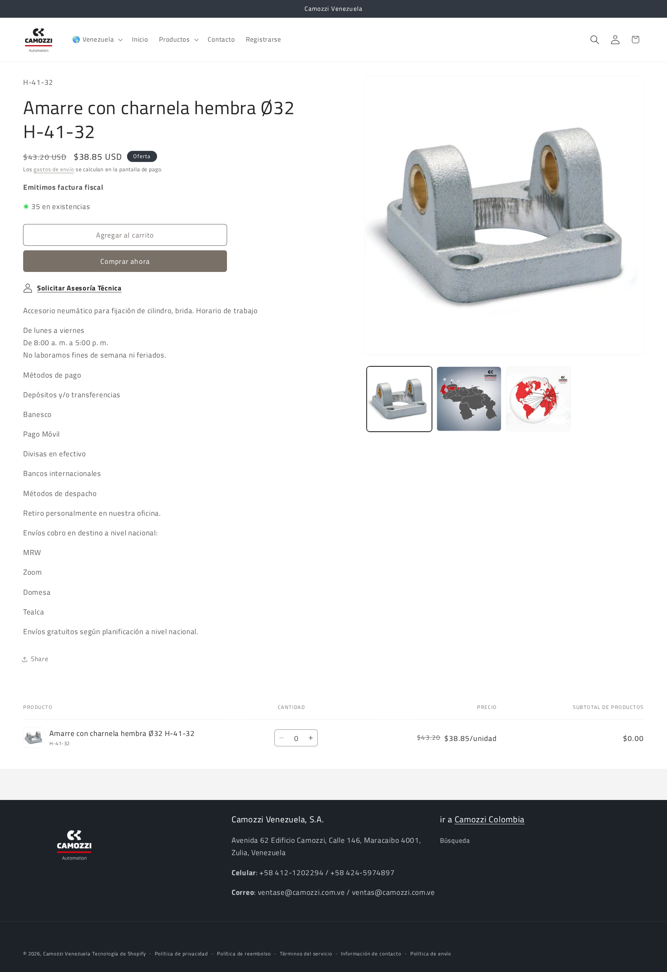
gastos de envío (54, 169)
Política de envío (430, 953)
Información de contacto (371, 953)
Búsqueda (455, 840)
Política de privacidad (181, 953)
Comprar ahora (125, 261)
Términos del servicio (306, 953)
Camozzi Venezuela (67, 953)
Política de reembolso (244, 953)
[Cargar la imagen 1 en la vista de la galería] (399, 398)
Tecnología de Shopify (119, 953)
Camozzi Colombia (490, 819)
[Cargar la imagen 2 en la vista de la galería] (469, 398)
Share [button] (40, 659)
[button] (97, 39)
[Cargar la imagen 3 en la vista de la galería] (538, 398)
